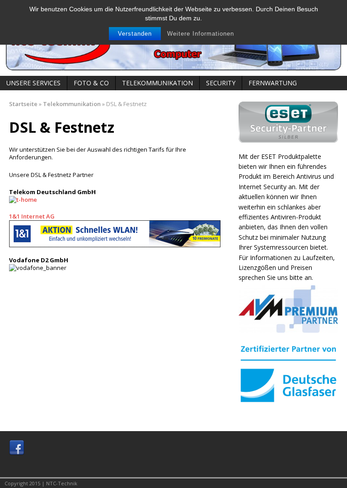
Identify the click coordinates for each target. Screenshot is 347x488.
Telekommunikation (157, 83)
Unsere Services (33, 83)
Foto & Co (91, 83)
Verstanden (135, 33)
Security (220, 83)
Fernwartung (273, 83)
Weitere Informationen (200, 33)
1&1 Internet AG (32, 216)
